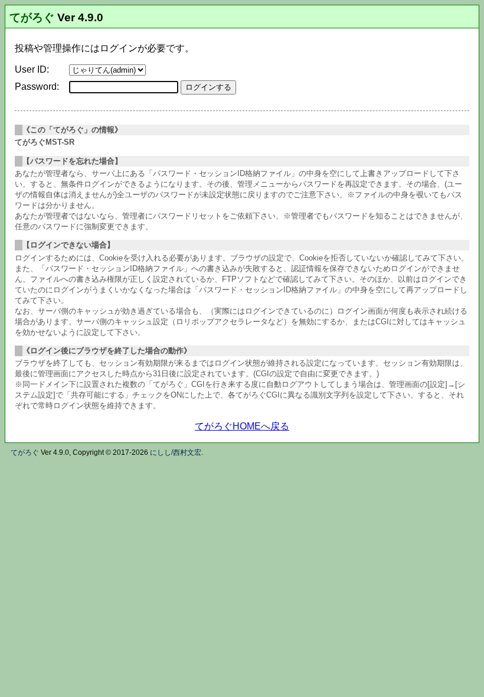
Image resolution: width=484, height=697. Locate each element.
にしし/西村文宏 (175, 452)
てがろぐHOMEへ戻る (242, 426)
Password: (37, 87)
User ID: (32, 69)
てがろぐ (31, 17)
